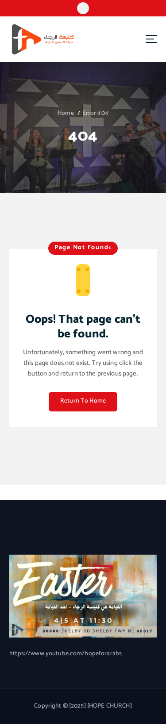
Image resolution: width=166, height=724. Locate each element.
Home (66, 113)
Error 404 (95, 113)
